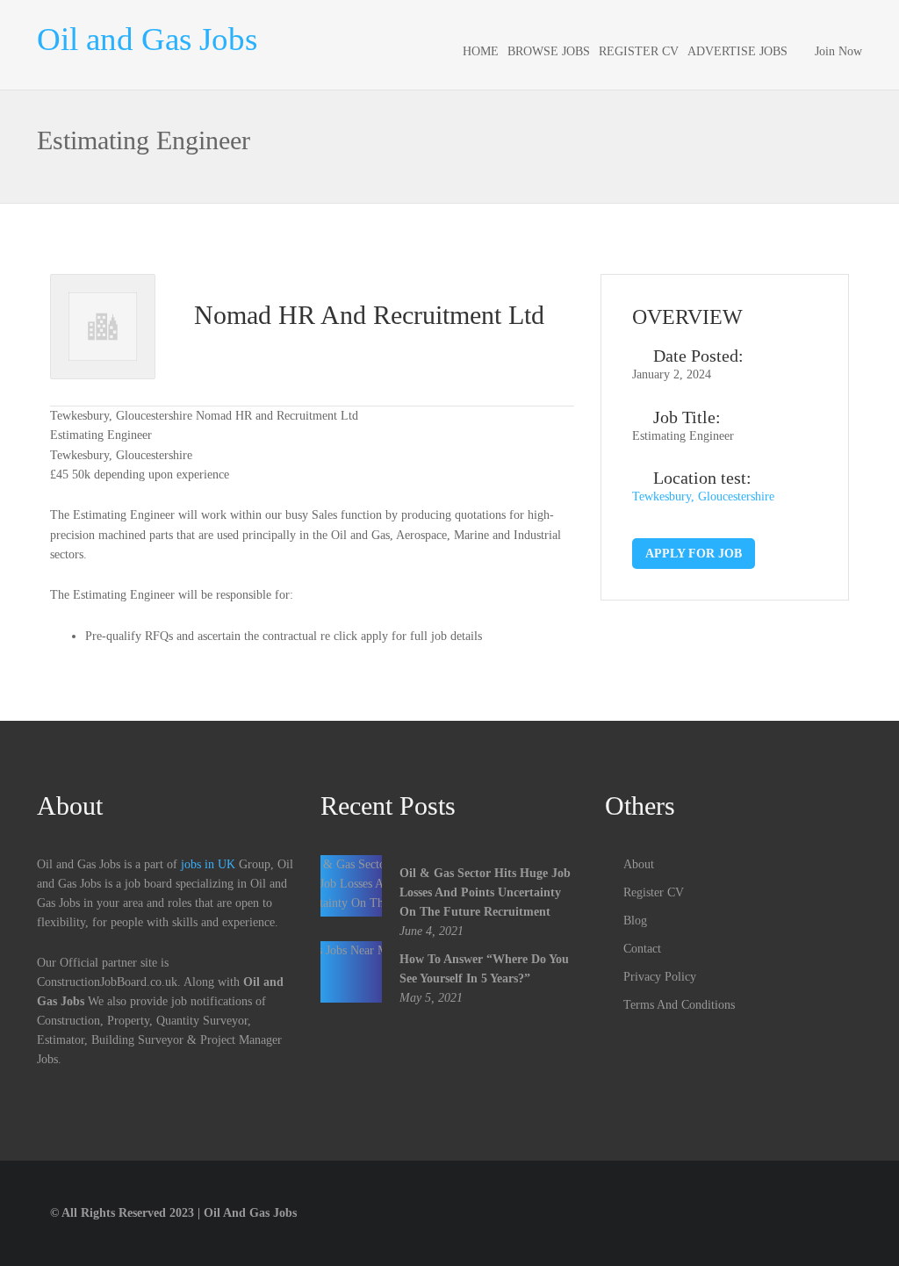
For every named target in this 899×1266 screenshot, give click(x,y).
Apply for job (693, 553)
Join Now (838, 51)
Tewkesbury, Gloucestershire (703, 496)
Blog (635, 920)
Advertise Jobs (737, 51)
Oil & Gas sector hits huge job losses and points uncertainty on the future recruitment (485, 892)
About (638, 864)
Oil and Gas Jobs (147, 39)
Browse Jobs (548, 51)
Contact (642, 948)
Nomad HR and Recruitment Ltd (369, 314)
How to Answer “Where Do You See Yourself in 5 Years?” (484, 969)
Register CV (639, 51)
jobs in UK (208, 864)
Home (481, 51)
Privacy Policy (659, 976)
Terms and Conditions (679, 1004)
